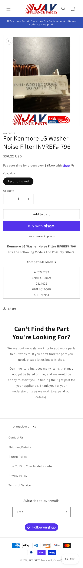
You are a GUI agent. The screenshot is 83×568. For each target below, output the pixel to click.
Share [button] (12, 308)
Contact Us (16, 437)
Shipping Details (20, 447)
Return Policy (18, 457)
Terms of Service (20, 485)
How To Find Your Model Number (31, 466)
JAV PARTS (34, 560)
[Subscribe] (65, 512)
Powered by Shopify (52, 560)
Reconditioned (18, 181)
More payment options (42, 236)
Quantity (8, 191)
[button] (8, 8)
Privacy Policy (18, 476)
